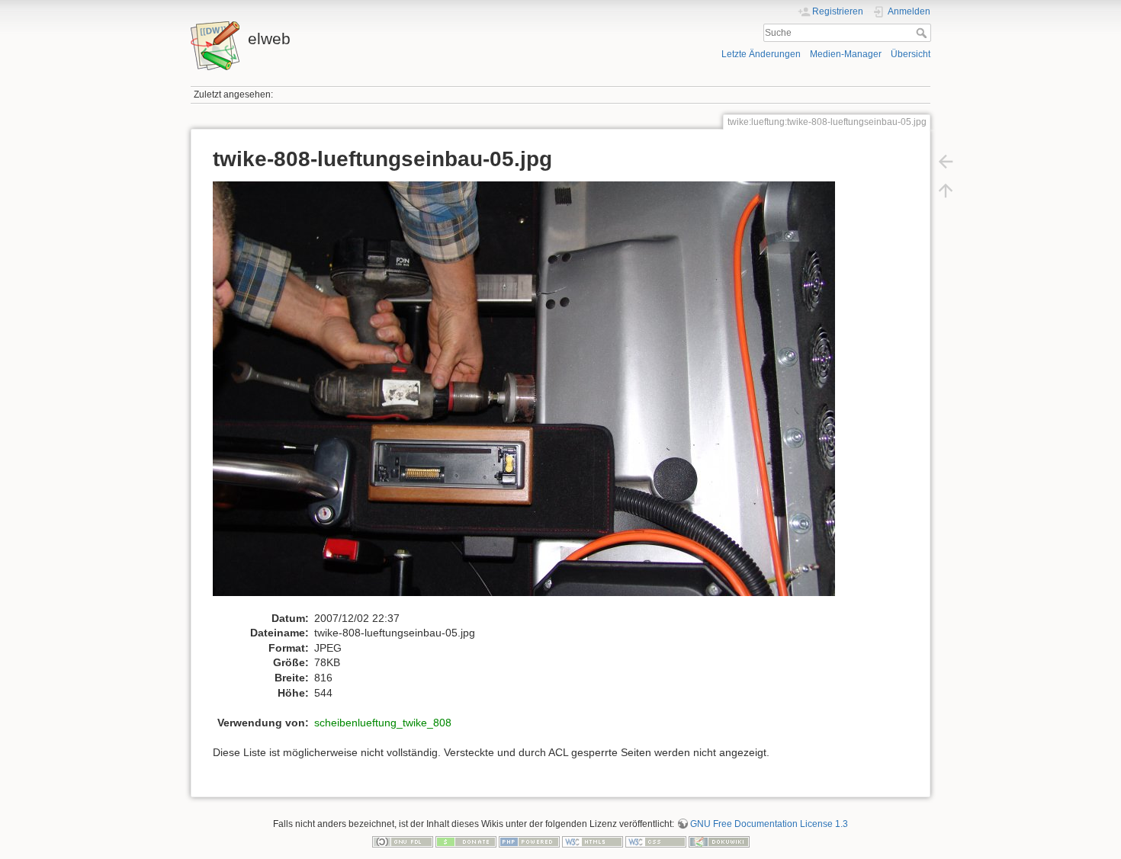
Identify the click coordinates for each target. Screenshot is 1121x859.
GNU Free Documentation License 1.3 (769, 824)
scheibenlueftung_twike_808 (382, 722)
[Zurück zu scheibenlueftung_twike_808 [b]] (945, 161)
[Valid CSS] (655, 841)
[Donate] (465, 841)
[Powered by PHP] (529, 841)
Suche (923, 32)
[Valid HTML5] (592, 841)
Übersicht (910, 54)
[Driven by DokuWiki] (719, 841)
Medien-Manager (846, 54)
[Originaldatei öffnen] (532, 395)
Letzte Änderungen (761, 54)
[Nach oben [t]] (945, 190)
